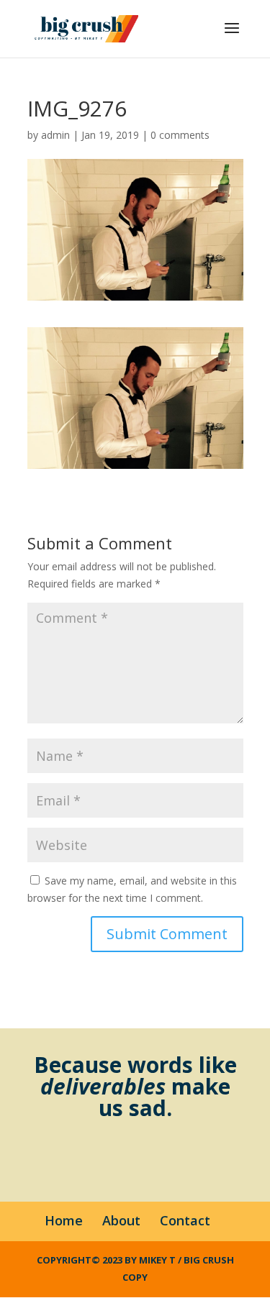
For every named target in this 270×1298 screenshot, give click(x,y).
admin (55, 135)
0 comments (180, 135)
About (121, 1220)
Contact (185, 1220)
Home (64, 1220)
